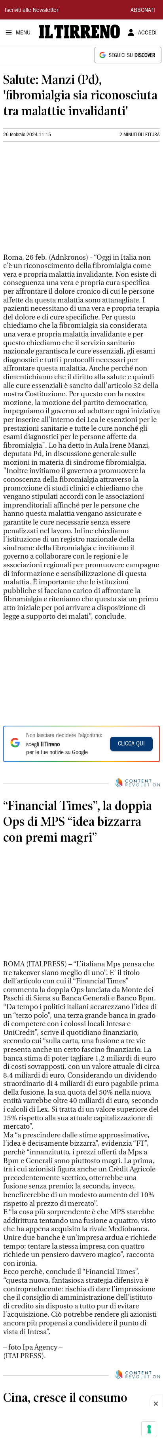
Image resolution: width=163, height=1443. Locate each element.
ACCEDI (147, 33)
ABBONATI (143, 10)
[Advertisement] (62, 200)
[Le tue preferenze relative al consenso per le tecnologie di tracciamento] (149, 1429)
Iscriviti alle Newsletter (31, 10)
